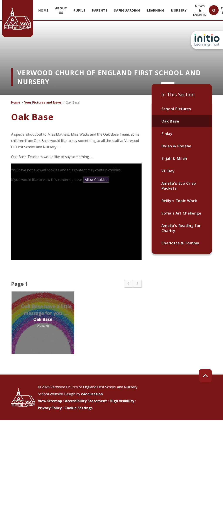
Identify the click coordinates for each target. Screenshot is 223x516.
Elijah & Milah (174, 158)
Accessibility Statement (86, 400)
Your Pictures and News (43, 102)
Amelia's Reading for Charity (181, 228)
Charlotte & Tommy (180, 242)
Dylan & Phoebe (176, 145)
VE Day (168, 170)
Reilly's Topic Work (179, 200)
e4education (92, 394)
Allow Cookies (96, 179)
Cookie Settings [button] (78, 407)
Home (15, 102)
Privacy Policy (50, 407)
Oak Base (170, 121)
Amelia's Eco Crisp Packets (178, 186)
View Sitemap (50, 400)
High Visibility (122, 400)
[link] (128, 284)
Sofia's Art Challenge (181, 213)
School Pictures (176, 108)
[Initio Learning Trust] (207, 40)
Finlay (166, 133)
